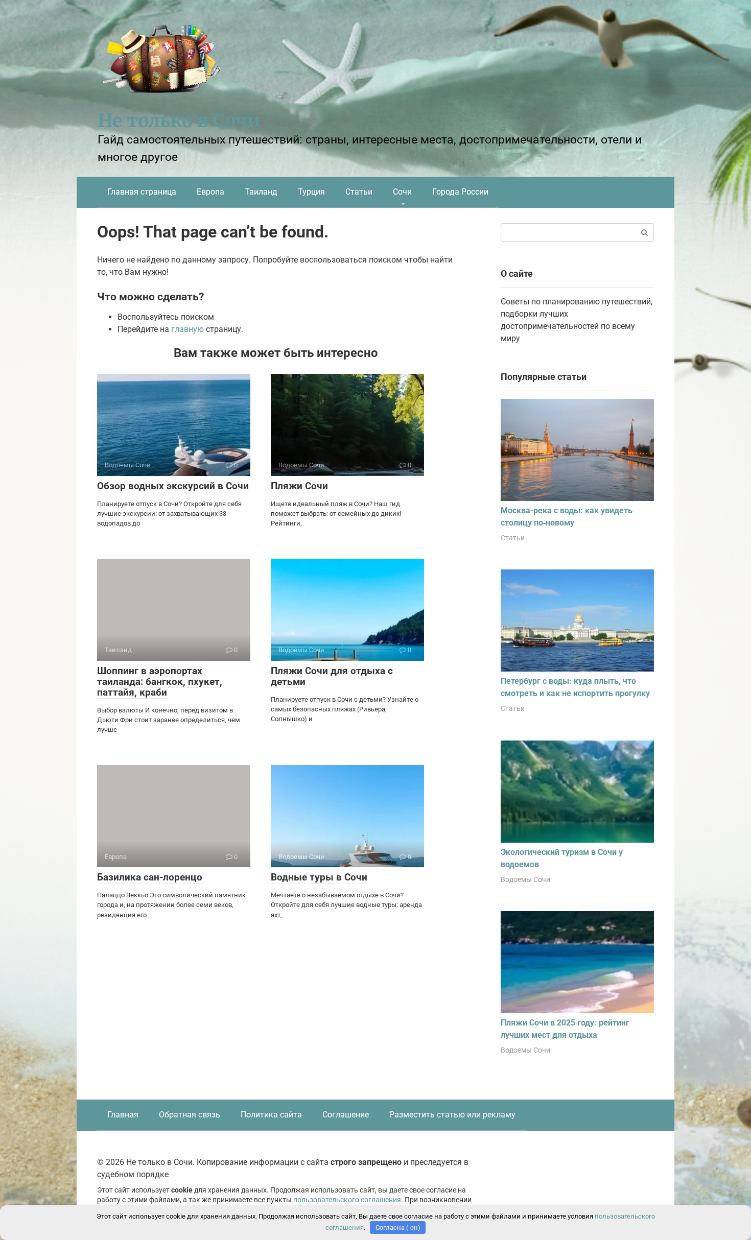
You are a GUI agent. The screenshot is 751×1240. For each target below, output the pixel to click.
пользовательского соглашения (347, 1200)
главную (187, 329)
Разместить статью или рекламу (452, 1114)
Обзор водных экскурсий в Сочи (173, 486)
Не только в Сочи (179, 120)
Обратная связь (189, 1114)
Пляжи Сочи (299, 486)
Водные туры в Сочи (319, 877)
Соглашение (345, 1114)
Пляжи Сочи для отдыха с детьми (332, 676)
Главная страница (141, 192)
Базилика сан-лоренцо (149, 877)
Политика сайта (271, 1114)
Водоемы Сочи (525, 879)
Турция (311, 192)
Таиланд (261, 192)
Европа (210, 192)
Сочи (402, 192)
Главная (122, 1114)
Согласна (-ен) (397, 1227)
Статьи (358, 192)
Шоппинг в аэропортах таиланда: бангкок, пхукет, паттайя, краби (159, 681)
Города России (460, 192)
